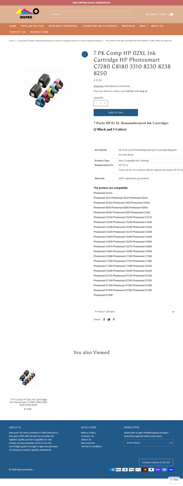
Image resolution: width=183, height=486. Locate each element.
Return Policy (88, 432)
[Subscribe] (170, 443)
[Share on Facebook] (104, 319)
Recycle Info (88, 443)
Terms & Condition (91, 446)
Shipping (98, 86)
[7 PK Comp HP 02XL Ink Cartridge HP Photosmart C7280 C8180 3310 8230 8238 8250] (28, 378)
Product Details (105, 311)
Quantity (98, 97)
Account (151, 14)
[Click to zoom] (85, 54)
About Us (157, 26)
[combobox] (91, 14)
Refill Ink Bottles (32, 26)
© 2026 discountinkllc (21, 469)
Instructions (39, 32)
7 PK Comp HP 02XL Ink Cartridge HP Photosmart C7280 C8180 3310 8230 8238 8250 (28, 402)
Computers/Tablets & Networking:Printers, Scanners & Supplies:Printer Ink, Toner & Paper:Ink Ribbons (60, 40)
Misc (143, 26)
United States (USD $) (156, 462)
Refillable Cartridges (63, 26)
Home (12, 26)
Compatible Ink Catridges (99, 26)
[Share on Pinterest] (114, 319)
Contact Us (17, 32)
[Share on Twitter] (109, 319)
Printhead (128, 26)
